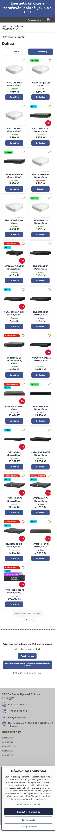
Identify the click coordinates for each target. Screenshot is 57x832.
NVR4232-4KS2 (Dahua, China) (40, 313)
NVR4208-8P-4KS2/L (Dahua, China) (41, 359)
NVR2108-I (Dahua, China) (14, 221)
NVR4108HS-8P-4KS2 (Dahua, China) (14, 313)
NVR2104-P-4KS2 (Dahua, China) (40, 175)
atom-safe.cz (7, 737)
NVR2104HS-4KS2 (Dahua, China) (14, 175)
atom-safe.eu (7, 741)
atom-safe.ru (7, 755)
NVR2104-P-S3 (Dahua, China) (40, 221)
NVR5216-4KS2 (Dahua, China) (40, 407)
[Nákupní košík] (44, 27)
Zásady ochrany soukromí (28, 804)
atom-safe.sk (7, 750)
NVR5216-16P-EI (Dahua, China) (41, 545)
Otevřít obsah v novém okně (28, 673)
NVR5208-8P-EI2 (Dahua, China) (41, 499)
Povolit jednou (27, 656)
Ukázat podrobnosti (28, 826)
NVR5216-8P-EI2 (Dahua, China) (14, 545)
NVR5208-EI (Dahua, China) (14, 407)
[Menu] (51, 27)
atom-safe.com (8, 746)
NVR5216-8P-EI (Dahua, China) (14, 499)
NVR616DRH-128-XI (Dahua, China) (14, 591)
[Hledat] (37, 27)
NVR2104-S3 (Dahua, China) (40, 84)
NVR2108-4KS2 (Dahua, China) (14, 130)
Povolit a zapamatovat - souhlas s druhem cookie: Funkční (27, 664)
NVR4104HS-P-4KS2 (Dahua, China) (14, 267)
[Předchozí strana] (21, 619)
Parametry (42, 51)
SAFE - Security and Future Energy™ (13, 27)
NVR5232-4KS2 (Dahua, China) (14, 453)
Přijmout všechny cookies (28, 812)
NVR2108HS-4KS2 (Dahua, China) (40, 130)
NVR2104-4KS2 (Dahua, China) (14, 84)
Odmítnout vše (28, 820)
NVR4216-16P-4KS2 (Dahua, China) (40, 453)
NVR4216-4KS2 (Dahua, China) (40, 267)
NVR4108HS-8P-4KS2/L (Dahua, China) (14, 360)
